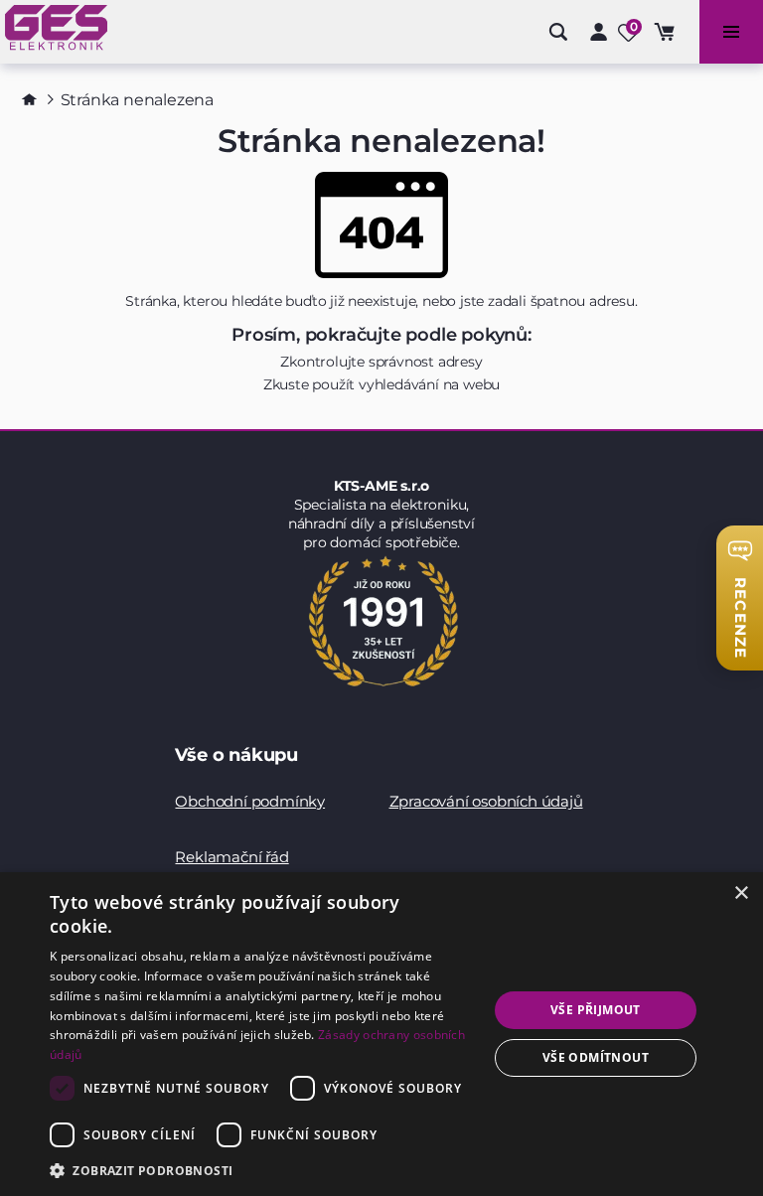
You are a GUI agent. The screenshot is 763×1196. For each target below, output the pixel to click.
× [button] (740, 893)
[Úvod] (29, 99)
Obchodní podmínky (250, 801)
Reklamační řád (231, 856)
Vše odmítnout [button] (595, 1057)
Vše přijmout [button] (595, 1009)
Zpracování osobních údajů (486, 801)
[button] (262, 1169)
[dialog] (381, 1034)
